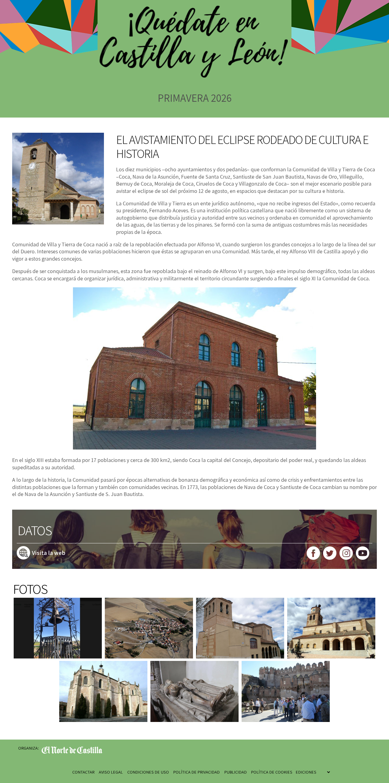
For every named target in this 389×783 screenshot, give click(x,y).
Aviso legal (111, 772)
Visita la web (48, 553)
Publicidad (235, 772)
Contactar (83, 772)
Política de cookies (271, 772)
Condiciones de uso (148, 772)
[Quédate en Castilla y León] (194, 46)
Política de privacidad (196, 772)
